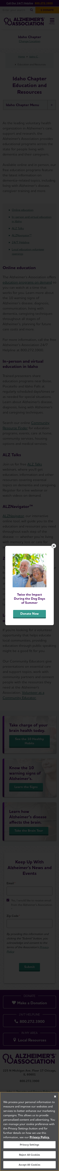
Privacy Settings (29, 1144)
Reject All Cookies (29, 1154)
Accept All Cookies (29, 1164)
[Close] (55, 1096)
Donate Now (29, 613)
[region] (29, 1131)
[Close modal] (53, 545)
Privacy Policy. (40, 1137)
